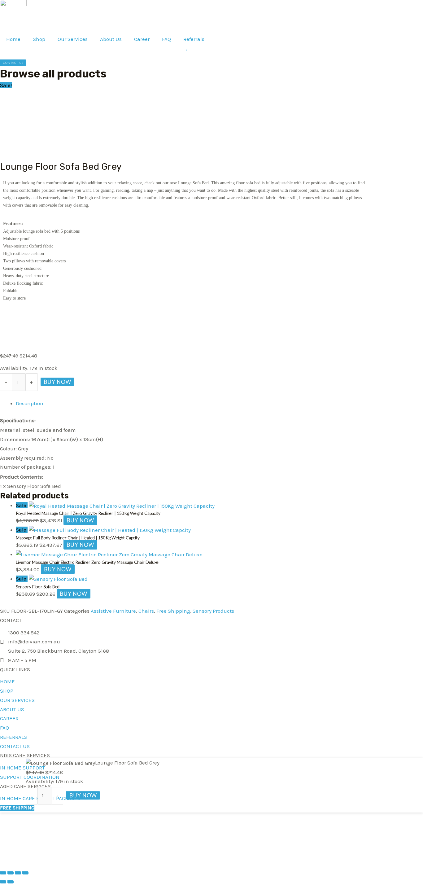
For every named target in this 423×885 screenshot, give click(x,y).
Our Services (73, 39)
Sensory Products (213, 611)
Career (142, 39)
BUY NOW (57, 382)
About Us (111, 39)
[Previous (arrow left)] (3, 881)
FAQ (166, 39)
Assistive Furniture (113, 611)
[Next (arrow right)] (10, 881)
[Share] (18, 872)
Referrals (193, 39)
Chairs (146, 611)
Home (13, 39)
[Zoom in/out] (3, 872)
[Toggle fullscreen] (10, 872)
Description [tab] (29, 403)
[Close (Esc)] (25, 872)
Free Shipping (173, 611)
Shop (39, 39)
